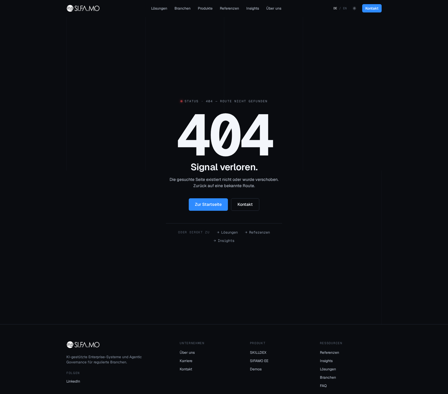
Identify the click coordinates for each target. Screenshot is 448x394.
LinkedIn (73, 381)
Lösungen (159, 8)
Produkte (205, 8)
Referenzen (229, 8)
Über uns (273, 8)
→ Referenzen (257, 232)
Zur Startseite (208, 204)
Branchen (182, 8)
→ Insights (224, 240)
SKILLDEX (258, 352)
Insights (252, 8)
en (345, 8)
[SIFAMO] (83, 8)
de (335, 8)
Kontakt (372, 8)
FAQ (323, 385)
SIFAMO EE (259, 360)
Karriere (186, 360)
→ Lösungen (227, 232)
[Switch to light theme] (354, 8)
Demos (256, 369)
